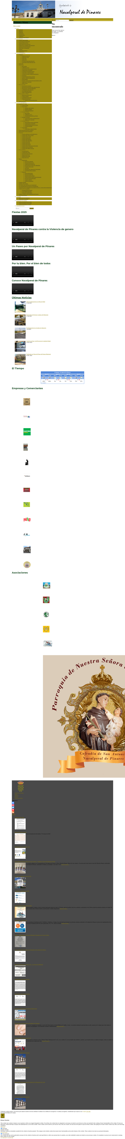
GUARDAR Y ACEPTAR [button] (7, 1137)
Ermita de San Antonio (27, 153)
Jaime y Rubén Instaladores (28, 78)
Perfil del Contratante (24, 48)
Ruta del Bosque (29, 173)
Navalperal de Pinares (27, 190)
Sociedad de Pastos (26, 91)
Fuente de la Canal (26, 136)
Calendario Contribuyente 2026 (22, 891)
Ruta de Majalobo (29, 174)
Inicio (17, 28)
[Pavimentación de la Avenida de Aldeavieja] (20, 333)
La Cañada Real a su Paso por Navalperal (28, 186)
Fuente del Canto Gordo (27, 135)
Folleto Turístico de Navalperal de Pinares (28, 194)
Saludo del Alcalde (23, 40)
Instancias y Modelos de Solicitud (27, 45)
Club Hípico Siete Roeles (28, 72)
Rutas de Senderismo (27, 192)
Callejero (21, 36)
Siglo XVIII (24, 59)
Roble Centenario (29, 181)
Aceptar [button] (84, 1111)
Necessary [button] (3, 1127)
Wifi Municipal (22, 101)
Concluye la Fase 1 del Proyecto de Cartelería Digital (38, 341)
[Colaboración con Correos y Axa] (20, 853)
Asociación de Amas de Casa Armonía (31, 87)
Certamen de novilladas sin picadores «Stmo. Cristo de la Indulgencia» (35, 187)
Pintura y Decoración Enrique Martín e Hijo (32, 80)
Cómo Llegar (25, 105)
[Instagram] (62, 805)
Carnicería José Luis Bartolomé (29, 68)
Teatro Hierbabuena (26, 92)
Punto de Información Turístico (26, 130)
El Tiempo (21, 33)
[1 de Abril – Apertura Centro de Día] (20, 883)
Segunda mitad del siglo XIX (28, 62)
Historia (21, 54)
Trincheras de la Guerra (30, 170)
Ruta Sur (24, 172)
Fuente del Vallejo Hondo (28, 148)
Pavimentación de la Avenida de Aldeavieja (36, 328)
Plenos (20, 49)
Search (13, 18)
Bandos (21, 31)
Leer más (88, 1111)
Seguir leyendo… (65, 864)
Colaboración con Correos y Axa (22, 847)
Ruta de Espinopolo (29, 162)
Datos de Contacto (23, 199)
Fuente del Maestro (26, 139)
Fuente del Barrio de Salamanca (29, 134)
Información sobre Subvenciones (22, 994)
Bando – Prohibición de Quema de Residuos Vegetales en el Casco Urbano (32, 935)
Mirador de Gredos (29, 108)
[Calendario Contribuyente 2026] (20, 897)
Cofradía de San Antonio (27, 89)
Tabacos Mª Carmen (26, 82)
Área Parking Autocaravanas (31, 122)
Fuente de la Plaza (26, 144)
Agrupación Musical (26, 85)
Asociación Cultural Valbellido (29, 88)
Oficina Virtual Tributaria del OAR (23, 1038)
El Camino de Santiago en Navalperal (27, 185)
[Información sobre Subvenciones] (20, 1000)
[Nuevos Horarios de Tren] (20, 838)
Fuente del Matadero (27, 140)
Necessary (4, 1128)
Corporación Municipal (24, 41)
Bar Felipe (24, 66)
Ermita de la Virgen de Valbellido (32, 165)
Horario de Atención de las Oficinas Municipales (26, 1008)
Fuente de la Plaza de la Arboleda (30, 145)
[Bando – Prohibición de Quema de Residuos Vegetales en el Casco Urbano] (20, 941)
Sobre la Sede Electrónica (25, 202)
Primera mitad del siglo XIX (28, 61)
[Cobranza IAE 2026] (20, 824)
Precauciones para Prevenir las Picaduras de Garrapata (27, 1023)
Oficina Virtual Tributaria (24, 46)
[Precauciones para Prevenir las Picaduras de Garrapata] (20, 1030)
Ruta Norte (24, 160)
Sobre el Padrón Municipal (25, 203)
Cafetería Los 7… (26, 67)
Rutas (20, 158)
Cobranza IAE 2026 (19, 817)
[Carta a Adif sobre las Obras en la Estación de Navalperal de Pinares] (20, 956)
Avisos (13, 814)
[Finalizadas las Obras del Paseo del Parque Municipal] (20, 359)
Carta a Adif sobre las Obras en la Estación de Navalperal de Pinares (30, 949)
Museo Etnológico (26, 98)
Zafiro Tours (24, 83)
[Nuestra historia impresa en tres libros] (20, 912)
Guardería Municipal (26, 97)
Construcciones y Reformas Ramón (30, 74)
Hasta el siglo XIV (26, 55)
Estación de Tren (26, 155)
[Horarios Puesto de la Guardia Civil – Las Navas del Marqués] (20, 971)
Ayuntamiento (25, 151)
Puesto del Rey (28, 179)
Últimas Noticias (22, 297)
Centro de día (25, 96)
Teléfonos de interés (24, 37)
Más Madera (25, 79)
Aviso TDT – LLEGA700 (21, 920)
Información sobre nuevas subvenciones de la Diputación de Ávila (30, 1082)
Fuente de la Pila (26, 142)
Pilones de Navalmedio (30, 178)
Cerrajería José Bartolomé (28, 71)
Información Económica (24, 44)
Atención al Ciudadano (24, 198)
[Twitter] (62, 807)
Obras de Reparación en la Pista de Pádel (35, 301)
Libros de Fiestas (23, 195)
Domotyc (24, 75)
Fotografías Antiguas (27, 191)
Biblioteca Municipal (27, 95)
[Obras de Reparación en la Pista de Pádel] (20, 306)
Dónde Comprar (26, 117)
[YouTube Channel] (62, 810)
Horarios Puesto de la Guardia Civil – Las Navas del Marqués (29, 964)
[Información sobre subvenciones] (20, 985)
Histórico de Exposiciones (31, 100)
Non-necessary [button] (4, 1132)
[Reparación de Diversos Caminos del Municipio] (20, 320)
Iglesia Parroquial (26, 156)
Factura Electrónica (23, 42)
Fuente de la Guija (29, 166)
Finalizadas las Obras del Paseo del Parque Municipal (38, 354)
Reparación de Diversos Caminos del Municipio (37, 314)
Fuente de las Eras (26, 138)
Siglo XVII (24, 58)
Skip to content (16, 26)
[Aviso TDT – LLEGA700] (20, 927)
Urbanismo (21, 52)
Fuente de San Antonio (27, 147)
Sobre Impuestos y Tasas (25, 204)
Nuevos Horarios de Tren (20, 832)
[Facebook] (62, 803)
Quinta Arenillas (28, 126)
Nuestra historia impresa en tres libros (23, 905)
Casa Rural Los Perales (27, 70)
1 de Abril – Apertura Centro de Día (23, 876)
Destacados (22, 35)
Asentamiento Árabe (30, 175)
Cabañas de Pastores (30, 164)
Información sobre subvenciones (22, 979)
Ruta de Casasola (29, 161)
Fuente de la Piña (26, 143)
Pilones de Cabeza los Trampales (32, 169)
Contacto (18, 196)
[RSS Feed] (62, 812)
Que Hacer (24, 127)
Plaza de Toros (25, 157)
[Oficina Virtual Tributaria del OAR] (20, 1044)
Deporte (21, 63)
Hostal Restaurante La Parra (28, 76)
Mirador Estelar (28, 109)
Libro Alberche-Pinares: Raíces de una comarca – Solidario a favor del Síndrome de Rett (35, 861)
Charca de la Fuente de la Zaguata (33, 177)
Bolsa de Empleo (19, 798)
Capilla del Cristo (26, 152)
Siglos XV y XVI (25, 57)
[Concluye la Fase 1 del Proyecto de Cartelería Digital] (20, 346)
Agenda (21, 32)
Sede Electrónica (23, 50)
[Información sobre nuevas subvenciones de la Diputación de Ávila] (20, 1088)
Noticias (21, 29)
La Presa (27, 168)
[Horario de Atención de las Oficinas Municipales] (20, 1015)
